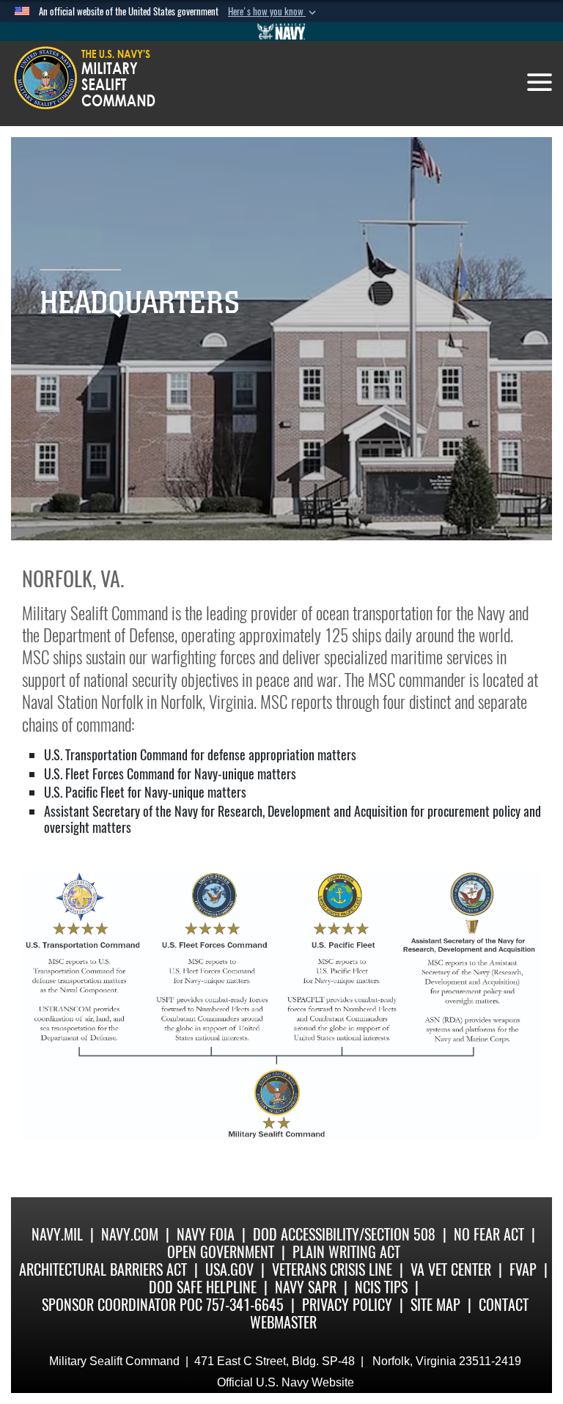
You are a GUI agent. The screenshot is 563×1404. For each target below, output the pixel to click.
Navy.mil (57, 1234)
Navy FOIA (206, 1234)
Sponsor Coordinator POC (122, 1305)
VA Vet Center (451, 1269)
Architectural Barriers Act (103, 1269)
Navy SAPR (305, 1287)
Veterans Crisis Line (332, 1269)
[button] (273, 11)
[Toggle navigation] (539, 82)
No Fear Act (489, 1234)
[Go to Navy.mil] (281, 31)
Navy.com (129, 1234)
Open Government (220, 1252)
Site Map (435, 1305)
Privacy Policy (347, 1305)
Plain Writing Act (346, 1252)
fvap (523, 1269)
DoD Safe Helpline (203, 1287)
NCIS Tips (381, 1287)
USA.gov (229, 1269)
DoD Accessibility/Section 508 (344, 1234)
